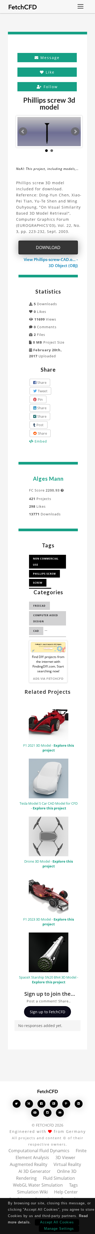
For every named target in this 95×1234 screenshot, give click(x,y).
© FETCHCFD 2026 (47, 1125)
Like (49, 72)
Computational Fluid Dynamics (38, 1151)
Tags (73, 1185)
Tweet (42, 391)
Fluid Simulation (59, 1178)
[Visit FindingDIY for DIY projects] (48, 647)
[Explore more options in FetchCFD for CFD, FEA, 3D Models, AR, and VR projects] (80, 6)
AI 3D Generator (34, 1171)
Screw (37, 582)
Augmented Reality (28, 1164)
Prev (23, 131)
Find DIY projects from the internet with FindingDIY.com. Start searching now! (48, 664)
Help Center (66, 1192)
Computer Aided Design (45, 618)
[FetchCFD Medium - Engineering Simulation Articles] (29, 1103)
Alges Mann (48, 478)
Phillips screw (44, 573)
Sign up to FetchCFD (47, 1011)
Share (41, 382)
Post (39, 424)
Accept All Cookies (57, 1222)
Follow (50, 86)
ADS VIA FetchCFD (48, 678)
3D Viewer (65, 1157)
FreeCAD (39, 605)
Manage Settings (59, 1229)
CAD (36, 631)
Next (75, 131)
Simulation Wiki (32, 1192)
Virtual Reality (67, 1164)
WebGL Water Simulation (38, 1185)
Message (49, 57)
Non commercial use (46, 561)
